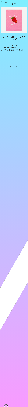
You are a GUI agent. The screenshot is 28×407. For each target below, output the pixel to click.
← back (4, 2)
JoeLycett (14, 2)
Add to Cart (14, 66)
